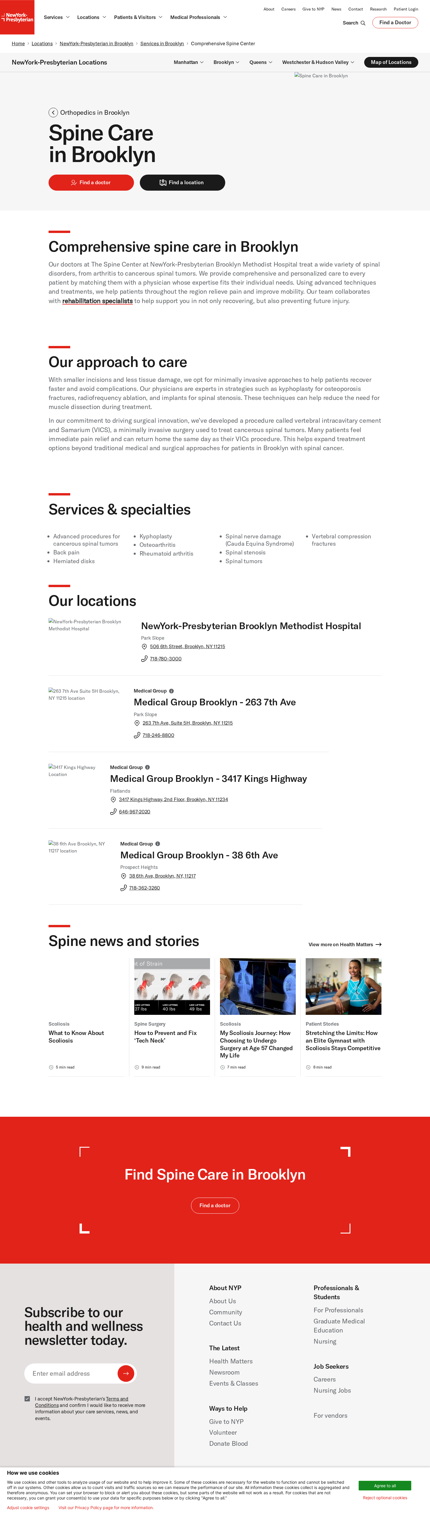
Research (378, 9)
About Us (222, 1301)
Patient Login (406, 9)
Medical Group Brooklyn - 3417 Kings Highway (208, 778)
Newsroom (224, 1372)
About (269, 9)
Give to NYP (313, 9)
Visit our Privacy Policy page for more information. (106, 1507)
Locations (42, 43)
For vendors (330, 1415)
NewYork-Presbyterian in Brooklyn (96, 43)
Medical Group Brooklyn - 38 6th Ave (199, 855)
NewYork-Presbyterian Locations (59, 62)
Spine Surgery (150, 1024)
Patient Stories (322, 1024)
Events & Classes (233, 1383)
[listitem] (86, 1017)
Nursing (325, 1341)
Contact (355, 9)
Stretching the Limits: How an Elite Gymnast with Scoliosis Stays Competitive (343, 1040)
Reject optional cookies (385, 1497)
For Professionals (338, 1310)
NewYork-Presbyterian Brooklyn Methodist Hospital (251, 625)
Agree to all (385, 1485)
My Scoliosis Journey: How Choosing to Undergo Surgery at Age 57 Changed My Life (256, 1044)
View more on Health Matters (341, 944)
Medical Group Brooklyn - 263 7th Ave (215, 702)
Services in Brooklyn (162, 43)
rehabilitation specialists (97, 301)
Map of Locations (391, 62)
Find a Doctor (395, 23)
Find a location (186, 182)
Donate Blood (228, 1443)
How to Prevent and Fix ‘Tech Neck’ (165, 1036)
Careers (288, 9)
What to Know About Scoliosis (76, 1036)
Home (18, 43)
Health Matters (230, 1361)
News (336, 9)
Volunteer (223, 1432)
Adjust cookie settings (28, 1507)
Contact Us (225, 1323)
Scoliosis (59, 1024)
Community (225, 1312)
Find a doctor (95, 182)
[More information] (171, 691)
